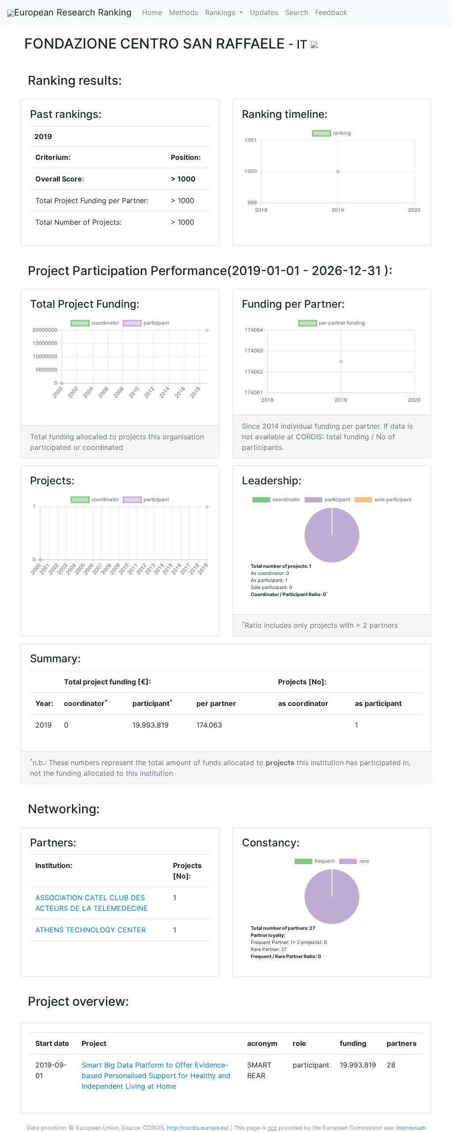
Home (152, 12)
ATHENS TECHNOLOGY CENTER (90, 929)
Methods (183, 12)
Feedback (331, 12)
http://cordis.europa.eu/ (198, 1127)
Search (296, 12)
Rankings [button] (221, 12)
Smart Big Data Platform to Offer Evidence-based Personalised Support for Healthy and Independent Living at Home (156, 1075)
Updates (264, 12)
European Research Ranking (73, 12)
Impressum (410, 1127)
